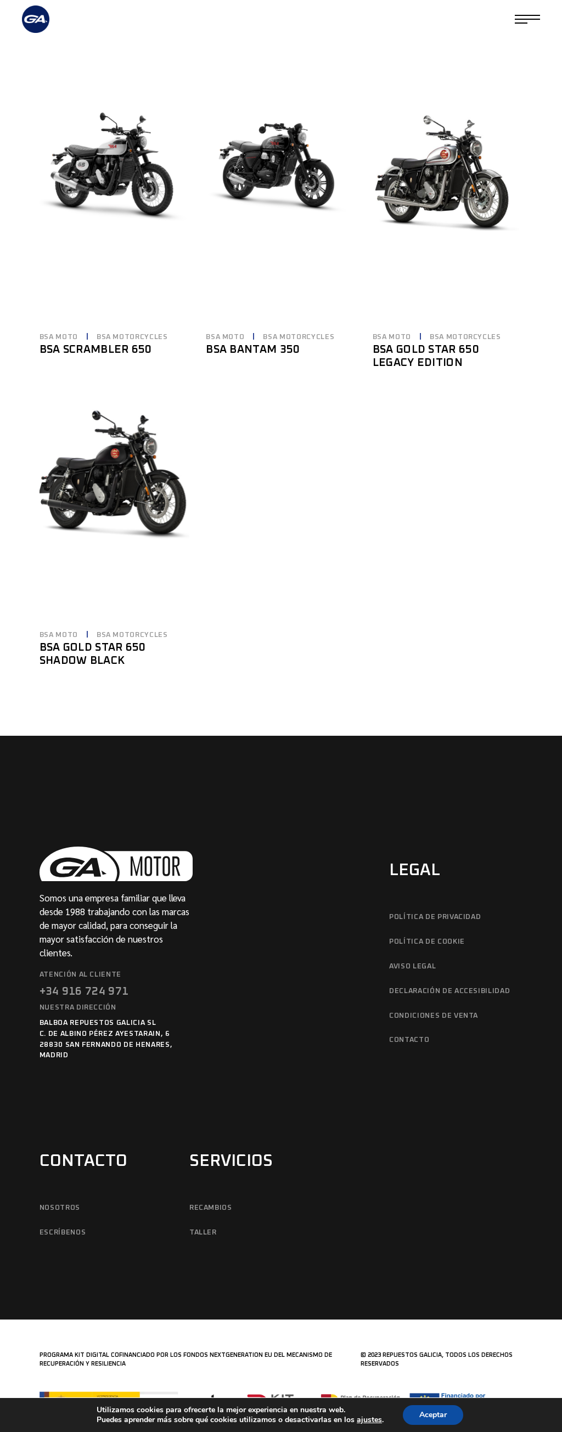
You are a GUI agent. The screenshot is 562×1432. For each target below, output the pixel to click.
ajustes (369, 1420)
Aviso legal (412, 966)
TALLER (203, 1232)
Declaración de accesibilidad (449, 991)
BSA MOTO (59, 337)
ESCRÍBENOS (63, 1232)
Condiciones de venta (433, 1015)
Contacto (409, 1040)
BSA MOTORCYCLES (132, 337)
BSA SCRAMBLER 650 (96, 349)
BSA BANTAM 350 (253, 349)
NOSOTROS (60, 1207)
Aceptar (433, 1415)
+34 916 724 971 (84, 991)
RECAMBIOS (210, 1207)
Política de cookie (427, 941)
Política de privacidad (435, 917)
